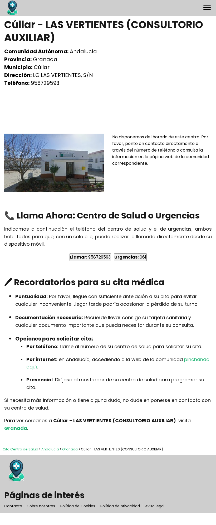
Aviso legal (154, 506)
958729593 (90, 257)
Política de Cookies (77, 506)
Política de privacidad (120, 506)
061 (130, 257)
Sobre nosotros (41, 506)
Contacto (13, 506)
